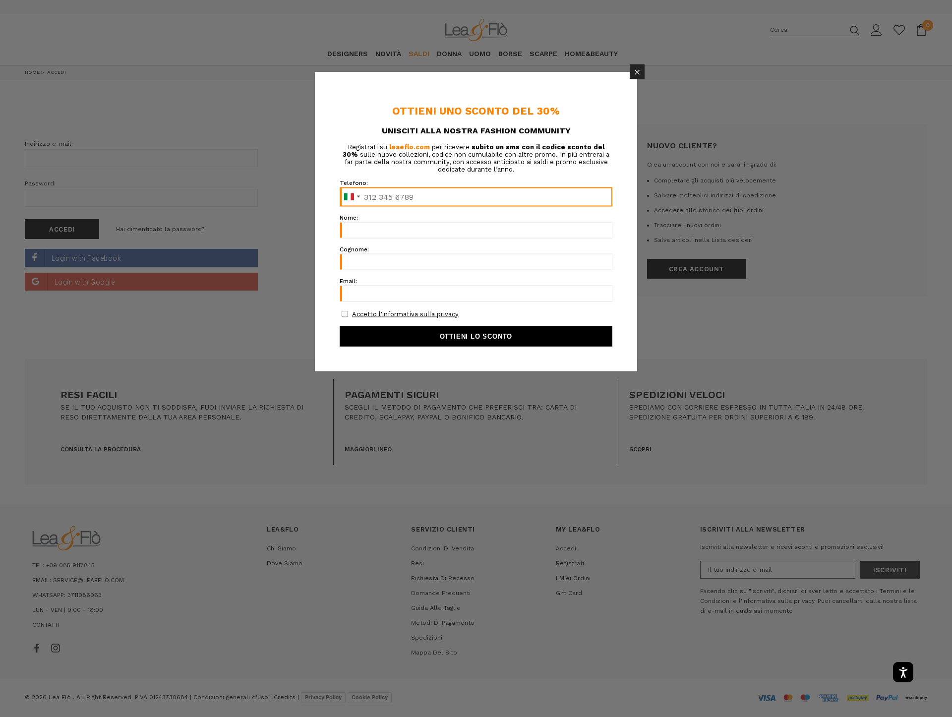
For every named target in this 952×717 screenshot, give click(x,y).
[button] (637, 71)
